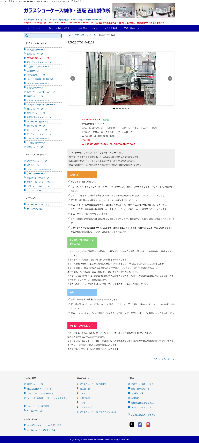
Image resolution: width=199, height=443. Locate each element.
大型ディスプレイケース (38, 66)
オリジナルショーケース (38, 100)
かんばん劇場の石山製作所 (143, 415)
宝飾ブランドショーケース (39, 62)
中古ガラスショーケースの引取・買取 (44, 425)
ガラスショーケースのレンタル (41, 430)
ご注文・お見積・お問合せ (59, 28)
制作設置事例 (110, 28)
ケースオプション (35, 209)
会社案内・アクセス (88, 28)
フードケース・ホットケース (40, 393)
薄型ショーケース (35, 147)
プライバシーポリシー (141, 407)
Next (170, 78)
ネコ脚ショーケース (36, 142)
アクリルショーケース (37, 161)
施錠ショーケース (35, 384)
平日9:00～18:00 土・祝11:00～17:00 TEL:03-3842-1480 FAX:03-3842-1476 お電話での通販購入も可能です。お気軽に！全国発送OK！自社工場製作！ (94, 22)
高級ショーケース (35, 54)
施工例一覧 (85, 389)
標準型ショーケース (36, 49)
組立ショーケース (35, 109)
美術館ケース (33, 71)
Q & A (82, 393)
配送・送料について (133, 28)
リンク (83, 403)
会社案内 (135, 398)
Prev (72, 78)
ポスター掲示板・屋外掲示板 (40, 79)
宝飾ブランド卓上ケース (38, 178)
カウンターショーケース (38, 83)
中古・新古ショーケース (85, 35)
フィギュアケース (35, 190)
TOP (69, 35)
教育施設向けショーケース (39, 117)
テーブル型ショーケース (38, 138)
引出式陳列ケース (35, 87)
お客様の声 (85, 398)
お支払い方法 (137, 393)
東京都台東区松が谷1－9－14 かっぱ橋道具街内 (46, 19)
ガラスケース (33, 165)
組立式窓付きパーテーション (40, 389)
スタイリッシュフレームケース (41, 92)
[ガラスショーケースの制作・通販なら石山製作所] (99, 10)
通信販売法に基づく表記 (142, 403)
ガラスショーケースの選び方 (93, 384)
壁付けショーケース (36, 113)
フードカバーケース (36, 173)
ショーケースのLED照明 (38, 204)
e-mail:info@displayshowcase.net (86, 19)
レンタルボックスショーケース (41, 104)
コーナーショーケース (37, 130)
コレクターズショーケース (39, 169)
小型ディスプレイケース (38, 186)
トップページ (34, 28)
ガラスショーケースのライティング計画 (98, 412)
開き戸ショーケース (36, 126)
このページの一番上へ (163, 359)
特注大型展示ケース (36, 75)
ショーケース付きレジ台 (38, 121)
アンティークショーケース (39, 134)
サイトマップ (86, 407)
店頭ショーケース (35, 96)
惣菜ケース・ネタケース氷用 (40, 182)
